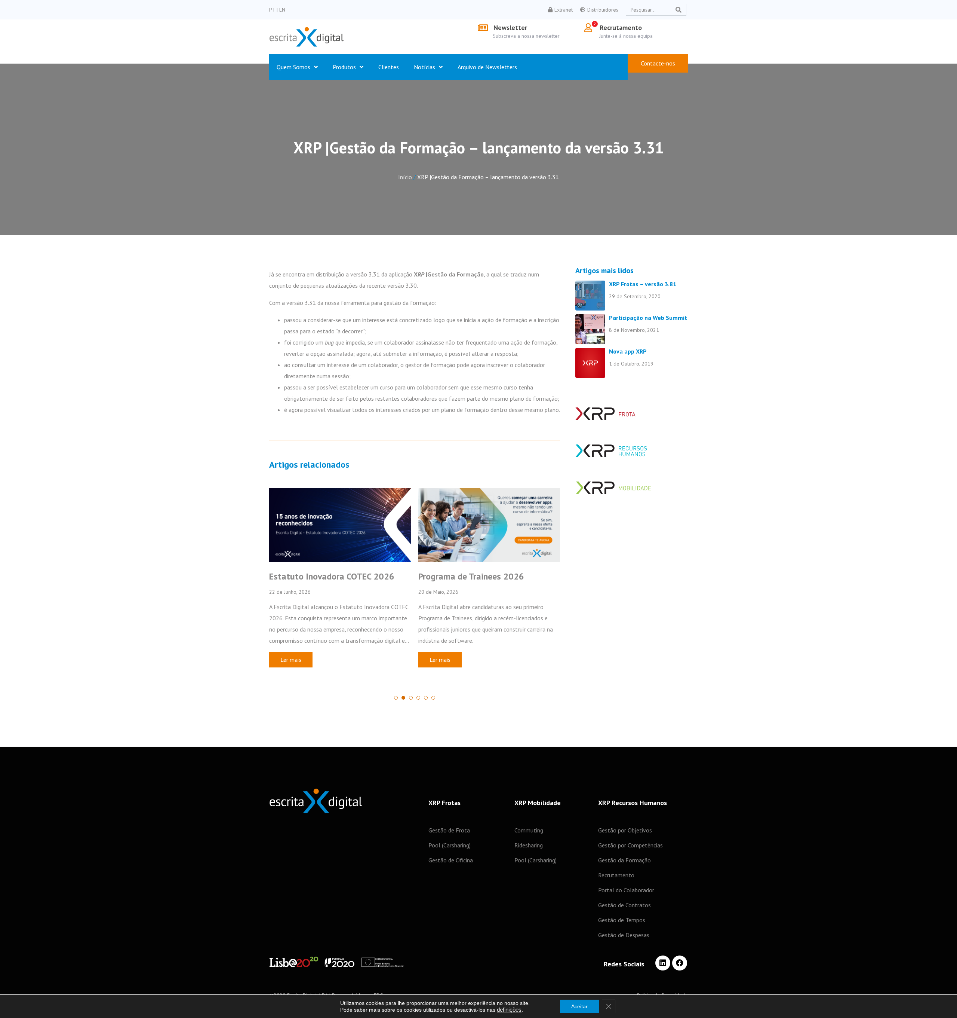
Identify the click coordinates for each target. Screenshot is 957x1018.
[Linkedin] (662, 963)
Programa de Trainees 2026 (471, 576)
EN (282, 9)
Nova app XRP (628, 351)
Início (405, 177)
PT (273, 9)
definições (509, 1010)
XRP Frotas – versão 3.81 (642, 284)
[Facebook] (679, 963)
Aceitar (579, 1006)
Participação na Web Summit (648, 317)
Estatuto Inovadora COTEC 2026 (331, 576)
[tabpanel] (340, 587)
